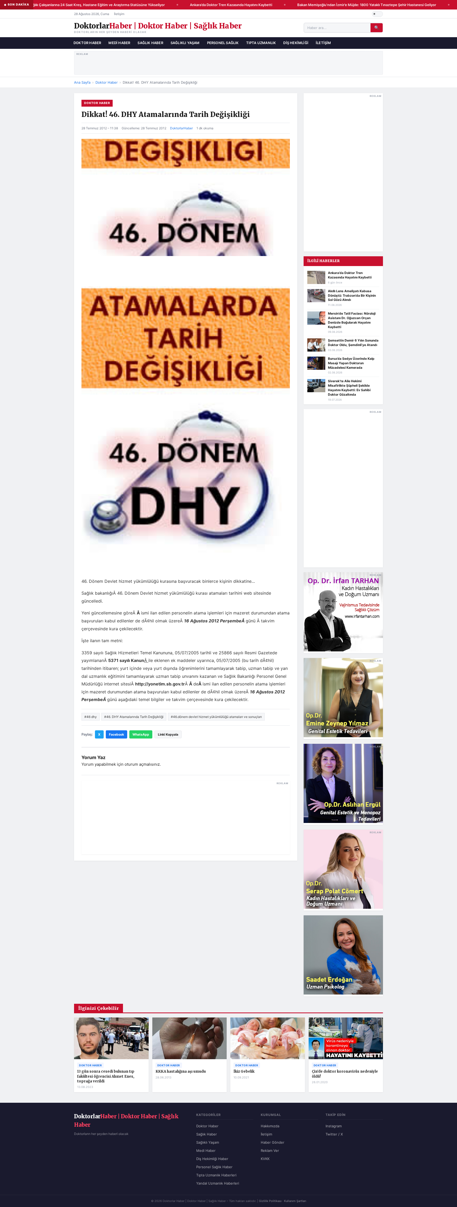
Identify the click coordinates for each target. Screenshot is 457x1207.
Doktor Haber (87, 43)
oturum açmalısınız (142, 764)
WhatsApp (140, 734)
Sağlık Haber (150, 43)
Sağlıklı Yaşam (185, 43)
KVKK (265, 1159)
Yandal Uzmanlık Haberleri (217, 1183)
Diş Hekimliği (295, 43)
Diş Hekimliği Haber (212, 1159)
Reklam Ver (270, 1150)
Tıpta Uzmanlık (261, 43)
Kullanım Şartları (295, 1201)
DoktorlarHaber (181, 128)
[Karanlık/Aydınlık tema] (377, 14)
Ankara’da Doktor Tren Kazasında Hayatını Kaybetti (219, 5)
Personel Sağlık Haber (214, 1167)
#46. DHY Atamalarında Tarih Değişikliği (133, 717)
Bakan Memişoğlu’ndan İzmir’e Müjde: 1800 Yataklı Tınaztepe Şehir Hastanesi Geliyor (355, 5)
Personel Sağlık (223, 43)
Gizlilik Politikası (270, 1201)
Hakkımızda (270, 1126)
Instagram (334, 1126)
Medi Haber (119, 43)
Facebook (116, 734)
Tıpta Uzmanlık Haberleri (216, 1175)
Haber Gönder (272, 1142)
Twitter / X (334, 1134)
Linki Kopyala (168, 734)
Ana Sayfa (82, 82)
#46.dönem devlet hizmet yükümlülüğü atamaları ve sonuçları (216, 717)
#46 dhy (90, 717)
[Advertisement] (229, 62)
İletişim (119, 14)
